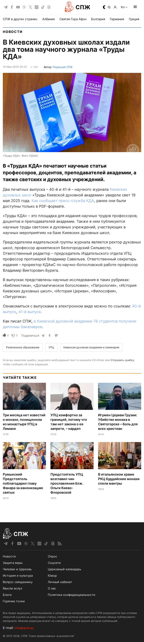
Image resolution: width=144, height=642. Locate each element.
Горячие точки (14, 601)
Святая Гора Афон (72, 19)
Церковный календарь (64, 569)
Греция (134, 19)
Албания (48, 19)
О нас (52, 588)
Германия (117, 19)
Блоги (7, 595)
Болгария (98, 19)
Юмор (52, 575)
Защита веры (12, 563)
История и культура (18, 575)
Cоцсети (54, 563)
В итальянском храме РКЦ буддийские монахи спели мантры (119, 478)
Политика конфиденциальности (71, 595)
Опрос (52, 556)
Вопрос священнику (18, 582)
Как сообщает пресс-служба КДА (63, 200)
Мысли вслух (12, 588)
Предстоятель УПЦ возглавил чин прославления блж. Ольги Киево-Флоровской (66, 483)
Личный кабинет (60, 582)
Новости (12, 32)
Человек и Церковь (17, 569)
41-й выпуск (29, 312)
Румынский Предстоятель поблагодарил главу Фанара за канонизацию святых (23, 483)
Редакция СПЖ (62, 67)
